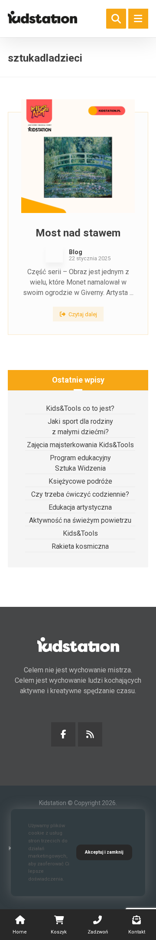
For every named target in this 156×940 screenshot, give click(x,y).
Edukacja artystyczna (80, 507)
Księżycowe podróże (80, 481)
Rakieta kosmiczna (80, 546)
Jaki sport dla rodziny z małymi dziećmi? (80, 426)
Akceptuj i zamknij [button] (104, 852)
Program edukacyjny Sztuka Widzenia (80, 463)
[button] (138, 19)
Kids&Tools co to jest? (80, 408)
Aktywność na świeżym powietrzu (80, 520)
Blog (75, 252)
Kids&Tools (80, 533)
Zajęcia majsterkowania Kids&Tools (80, 445)
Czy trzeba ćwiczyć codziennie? (80, 494)
